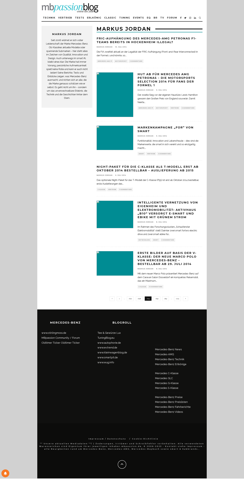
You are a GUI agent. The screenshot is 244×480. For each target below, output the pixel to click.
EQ (149, 17)
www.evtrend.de (107, 347)
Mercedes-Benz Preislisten (171, 401)
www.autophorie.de (109, 342)
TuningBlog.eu (105, 337)
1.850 (156, 298)
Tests (79, 17)
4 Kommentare (164, 153)
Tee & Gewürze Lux (109, 332)
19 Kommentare (155, 286)
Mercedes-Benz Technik (169, 359)
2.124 (177, 298)
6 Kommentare (168, 240)
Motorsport (121, 61)
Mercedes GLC (164, 378)
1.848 (139, 298)
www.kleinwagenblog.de (112, 352)
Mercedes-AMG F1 (105, 61)
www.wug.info (105, 362)
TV (162, 17)
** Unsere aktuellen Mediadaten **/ (66, 444)
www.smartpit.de (107, 357)
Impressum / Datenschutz (107, 439)
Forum (172, 17)
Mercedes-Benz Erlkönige (170, 364)
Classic (110, 17)
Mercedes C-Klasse (166, 373)
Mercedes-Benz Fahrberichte (173, 406)
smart (141, 153)
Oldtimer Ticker (51, 342)
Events (138, 17)
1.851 (165, 298)
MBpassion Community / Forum (61, 337)
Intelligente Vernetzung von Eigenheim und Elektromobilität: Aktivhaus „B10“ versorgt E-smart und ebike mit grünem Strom (168, 210)
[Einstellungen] (5, 473)
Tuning (124, 17)
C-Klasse (101, 189)
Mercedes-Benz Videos (169, 411)
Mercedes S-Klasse (166, 387)
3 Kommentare (136, 61)
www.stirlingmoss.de (54, 332)
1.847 (130, 298)
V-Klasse (142, 286)
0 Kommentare (188, 108)
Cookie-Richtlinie (145, 439)
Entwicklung (144, 240)
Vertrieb (65, 17)
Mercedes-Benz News (168, 349)
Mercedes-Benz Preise (169, 397)
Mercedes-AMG (164, 354)
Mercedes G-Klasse (167, 383)
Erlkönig (94, 17)
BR (155, 17)
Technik (49, 17)
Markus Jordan (104, 47)
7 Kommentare (125, 189)
